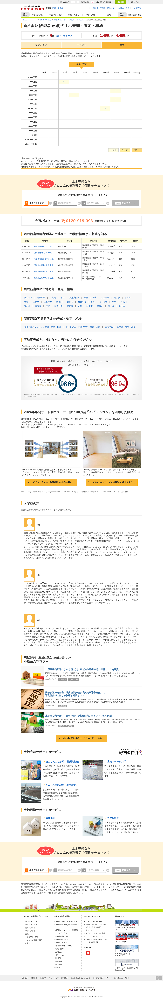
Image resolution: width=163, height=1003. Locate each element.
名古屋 (60, 8)
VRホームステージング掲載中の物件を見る (113, 482)
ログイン (135, 2)
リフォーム (59, 955)
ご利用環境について (100, 978)
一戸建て (81, 44)
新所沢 (70, 306)
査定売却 (133, 15)
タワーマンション (92, 930)
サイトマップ (54, 978)
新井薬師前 (74, 297)
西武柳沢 (82, 302)
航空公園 (58, 306)
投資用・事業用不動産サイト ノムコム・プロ (126, 929)
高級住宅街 (93, 942)
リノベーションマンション (95, 936)
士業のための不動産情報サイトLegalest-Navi (127, 969)
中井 (62, 297)
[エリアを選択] (94, 203)
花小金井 (103, 302)
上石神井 (48, 302)
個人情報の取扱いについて (80, 978)
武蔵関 (59, 302)
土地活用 (58, 952)
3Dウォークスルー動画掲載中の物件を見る (52, 482)
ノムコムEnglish (121, 942)
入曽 (80, 306)
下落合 (53, 297)
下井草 (128, 297)
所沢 (48, 306)
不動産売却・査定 (31, 937)
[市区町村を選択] (65, 203)
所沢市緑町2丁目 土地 (43, 246)
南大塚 (111, 306)
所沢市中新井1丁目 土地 (43, 265)
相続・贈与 (59, 949)
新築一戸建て (74, 15)
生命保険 (58, 964)
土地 (109, 15)
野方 (95, 297)
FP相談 (58, 958)
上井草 (36, 302)
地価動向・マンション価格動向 (67, 930)
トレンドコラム (61, 933)
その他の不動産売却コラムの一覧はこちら (82, 738)
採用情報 (34, 978)
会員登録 (120, 2)
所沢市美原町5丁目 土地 (43, 259)
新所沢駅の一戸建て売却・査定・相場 (83, 327)
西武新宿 (28, 297)
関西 (54, 8)
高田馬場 (41, 297)
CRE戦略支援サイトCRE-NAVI (122, 955)
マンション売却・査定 (33, 940)
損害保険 (58, 961)
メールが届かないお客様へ (120, 978)
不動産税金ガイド (62, 939)
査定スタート (125, 203)
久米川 (124, 302)
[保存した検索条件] (104, 2)
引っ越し (58, 967)
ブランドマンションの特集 (95, 933)
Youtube (88, 953)
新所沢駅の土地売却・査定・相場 (120, 327)
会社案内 (24, 978)
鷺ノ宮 (117, 297)
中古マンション (56, 15)
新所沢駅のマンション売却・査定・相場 (42, 327)
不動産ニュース (61, 943)
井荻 (26, 302)
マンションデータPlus (94, 921)
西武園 (38, 306)
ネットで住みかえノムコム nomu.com (32, 8)
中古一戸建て (91, 15)
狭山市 (89, 306)
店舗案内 (43, 978)
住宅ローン (29, 943)
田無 (93, 302)
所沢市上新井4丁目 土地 (43, 278)
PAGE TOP (159, 978)
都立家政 (105, 297)
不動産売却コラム (62, 936)
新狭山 (100, 306)
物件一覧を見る (64, 36)
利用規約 (64, 978)
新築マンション (37, 15)
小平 (114, 302)
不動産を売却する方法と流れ (66, 921)
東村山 (27, 306)
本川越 (122, 306)
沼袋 (86, 297)
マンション (41, 44)
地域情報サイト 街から (63, 946)
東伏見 (70, 302)
